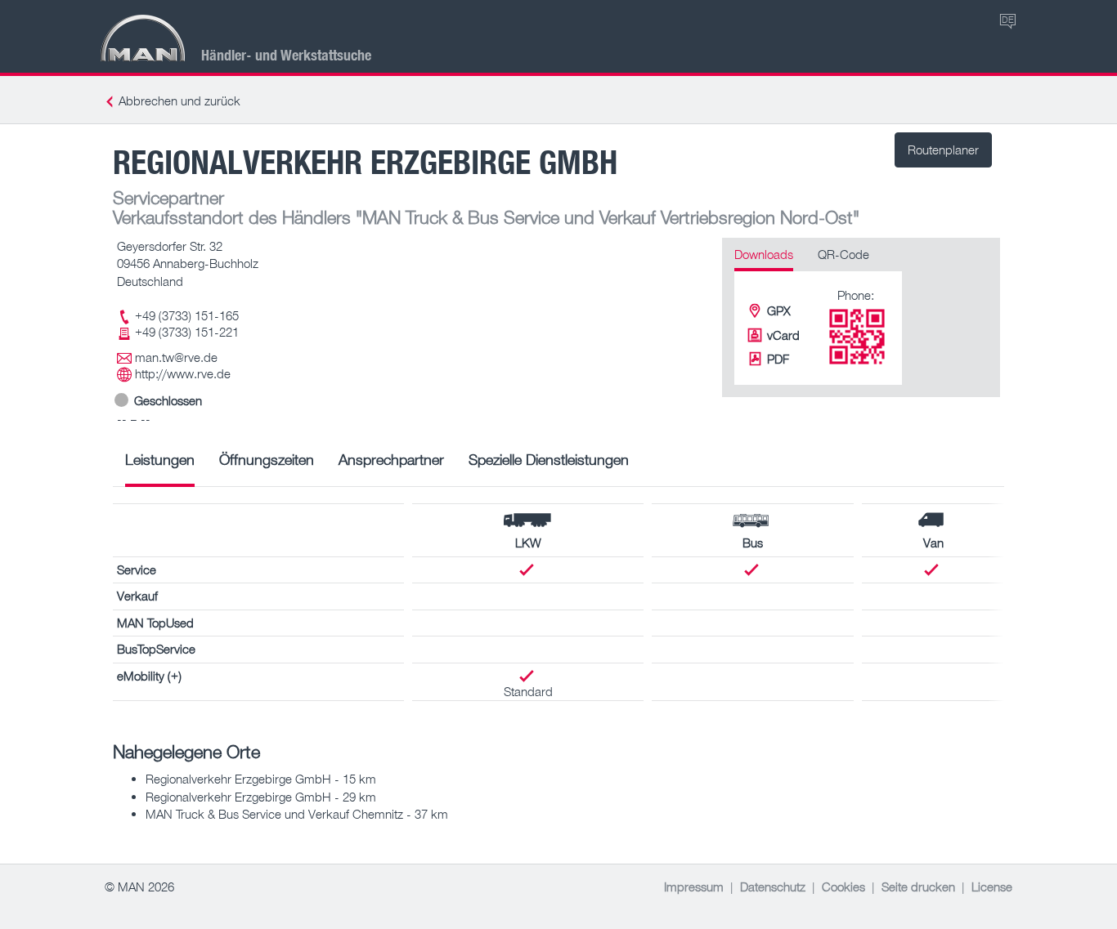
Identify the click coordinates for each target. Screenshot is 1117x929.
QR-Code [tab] (843, 254)
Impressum (694, 886)
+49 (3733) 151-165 (187, 315)
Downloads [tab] (763, 254)
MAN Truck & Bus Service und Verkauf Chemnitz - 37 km (297, 813)
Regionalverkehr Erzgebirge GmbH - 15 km (261, 778)
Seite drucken (918, 886)
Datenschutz (772, 886)
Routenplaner (943, 149)
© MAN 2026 (139, 886)
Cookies (843, 886)
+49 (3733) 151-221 (187, 331)
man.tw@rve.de (176, 357)
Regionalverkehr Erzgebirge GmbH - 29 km (261, 796)
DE (1008, 19)
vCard (783, 335)
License (991, 886)
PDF (778, 358)
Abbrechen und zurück (179, 100)
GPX (779, 310)
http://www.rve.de (183, 373)
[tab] (160, 465)
